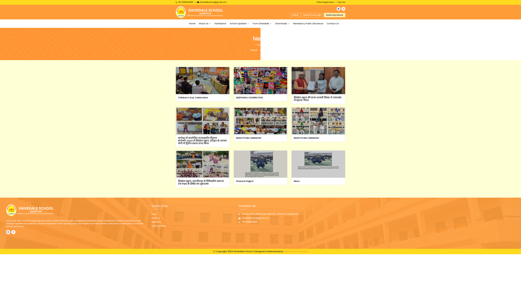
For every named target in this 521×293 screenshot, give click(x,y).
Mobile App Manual (334, 15)
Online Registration (325, 2)
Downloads (281, 23)
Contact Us (333, 23)
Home (192, 23)
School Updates (158, 225)
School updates (238, 23)
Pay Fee (341, 2)
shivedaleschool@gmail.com (213, 2)
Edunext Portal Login (312, 15)
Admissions (220, 23)
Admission (156, 222)
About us (204, 23)
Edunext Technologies (296, 251)
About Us (155, 218)
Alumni (295, 15)
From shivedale (261, 23)
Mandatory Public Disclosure (308, 23)
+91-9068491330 (185, 2)
